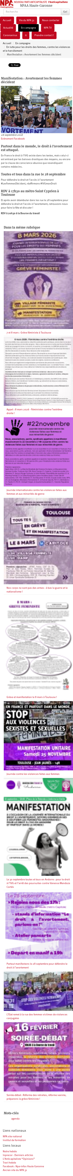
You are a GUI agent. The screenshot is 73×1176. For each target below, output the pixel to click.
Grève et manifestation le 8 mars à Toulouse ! (32, 697)
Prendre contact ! (44, 35)
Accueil (7, 20)
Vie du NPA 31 (26, 20)
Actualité (8, 28)
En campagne (28, 28)
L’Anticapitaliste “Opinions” (19, 1159)
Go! (65, 11)
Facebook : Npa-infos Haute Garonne (23, 1166)
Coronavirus (10, 35)
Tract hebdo (9, 1162)
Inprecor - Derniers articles (18, 1155)
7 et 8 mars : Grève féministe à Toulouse (29, 332)
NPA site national (12, 1136)
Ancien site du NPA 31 (15, 1170)
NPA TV (48, 28)
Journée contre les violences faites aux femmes (33, 774)
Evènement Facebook (13, 138)
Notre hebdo (10, 1151)
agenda (15, 1118)
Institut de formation (14, 1140)
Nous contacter (50, 20)
